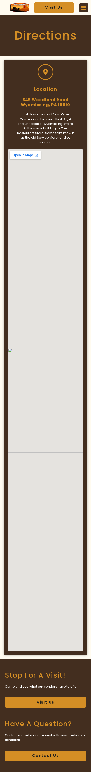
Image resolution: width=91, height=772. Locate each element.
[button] (83, 7)
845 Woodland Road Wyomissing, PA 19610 (45, 102)
